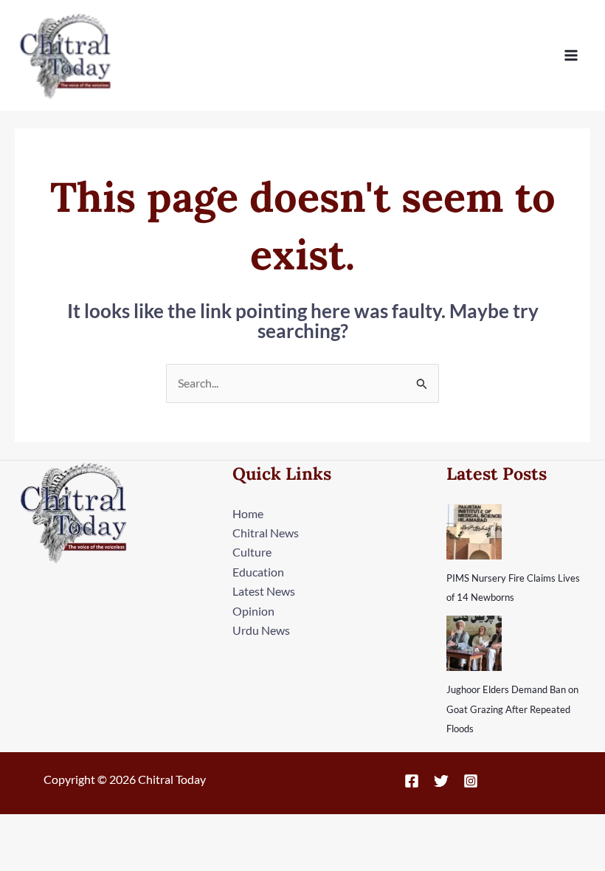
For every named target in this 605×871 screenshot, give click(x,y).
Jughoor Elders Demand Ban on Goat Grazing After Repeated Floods (512, 709)
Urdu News (261, 630)
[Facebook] (411, 781)
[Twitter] (441, 781)
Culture (252, 552)
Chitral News (265, 533)
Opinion (253, 611)
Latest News (263, 591)
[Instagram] (470, 781)
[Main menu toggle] (571, 55)
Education (258, 572)
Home (247, 513)
